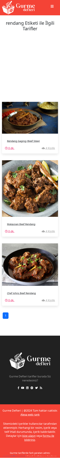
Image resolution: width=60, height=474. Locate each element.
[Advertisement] (30, 70)
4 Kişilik (50, 148)
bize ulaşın (29, 436)
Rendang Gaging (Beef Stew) (23, 141)
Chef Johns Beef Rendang (21, 293)
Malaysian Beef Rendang (21, 224)
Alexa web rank (30, 414)
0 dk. (11, 148)
